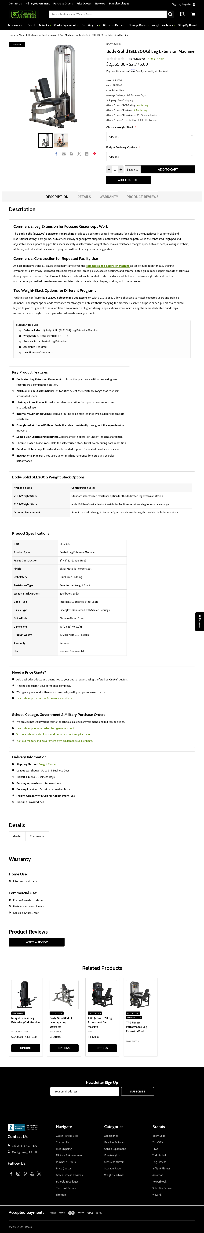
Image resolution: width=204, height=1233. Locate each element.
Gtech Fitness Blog (67, 1136)
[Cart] (193, 14)
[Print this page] (71, 154)
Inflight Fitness (161, 1168)
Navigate (64, 1126)
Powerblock (159, 1181)
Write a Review (155, 58)
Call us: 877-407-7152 (24, 1145)
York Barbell (159, 1155)
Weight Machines (162, 25)
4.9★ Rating (140, 110)
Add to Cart (168, 169)
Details (84, 196)
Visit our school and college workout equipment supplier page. (53, 734)
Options (25, 1048)
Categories (113, 1126)
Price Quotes (84, 3)
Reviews (100, 3)
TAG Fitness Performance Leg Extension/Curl (136, 1027)
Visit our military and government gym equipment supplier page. (54, 741)
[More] (24, 25)
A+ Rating (142, 105)
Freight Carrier (47, 764)
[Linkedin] (87, 154)
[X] (79, 154)
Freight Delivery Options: (123, 147)
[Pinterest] (94, 154)
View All (156, 1194)
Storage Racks (137, 25)
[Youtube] (32, 1173)
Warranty (109, 196)
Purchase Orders (63, 3)
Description (57, 196)
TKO (155, 1149)
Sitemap (61, 1194)
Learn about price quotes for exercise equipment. (45, 698)
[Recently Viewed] (182, 14)
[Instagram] (18, 1173)
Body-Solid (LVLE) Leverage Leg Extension (61, 1022)
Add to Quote (128, 180)
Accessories (14, 25)
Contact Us (15, 3)
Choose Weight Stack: (121, 127)
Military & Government (69, 1155)
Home (12, 35)
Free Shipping (64, 1149)
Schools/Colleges (119, 3)
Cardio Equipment (65, 25)
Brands (158, 1126)
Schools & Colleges (67, 1181)
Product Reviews (143, 196)
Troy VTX (157, 1142)
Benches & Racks (38, 25)
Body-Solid (113, 44)
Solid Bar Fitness (162, 1188)
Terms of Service (66, 1188)
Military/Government (38, 3)
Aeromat (157, 1175)
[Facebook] (56, 154)
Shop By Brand (187, 25)
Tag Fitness (159, 1162)
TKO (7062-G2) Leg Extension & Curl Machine (100, 1022)
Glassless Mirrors (113, 25)
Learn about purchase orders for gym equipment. (45, 728)
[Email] (64, 154)
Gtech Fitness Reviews (69, 1175)
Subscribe (137, 1091)
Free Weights (89, 25)
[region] (102, 500)
